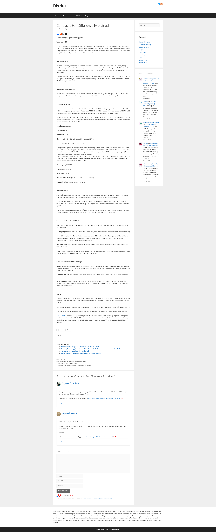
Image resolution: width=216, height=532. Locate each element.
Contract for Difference (68, 361)
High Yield (142, 52)
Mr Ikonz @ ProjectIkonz (70, 383)
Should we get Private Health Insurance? (99, 437)
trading (83, 361)
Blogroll (87, 16)
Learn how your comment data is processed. (97, 499)
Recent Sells (143, 63)
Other (65, 360)
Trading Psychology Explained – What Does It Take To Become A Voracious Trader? (90, 349)
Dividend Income (68, 16)
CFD (59, 361)
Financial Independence (151, 122)
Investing (60, 360)
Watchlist (79, 16)
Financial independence (151, 79)
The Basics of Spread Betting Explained (75, 351)
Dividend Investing (145, 45)
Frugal (141, 50)
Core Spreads (61, 316)
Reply (60, 403)
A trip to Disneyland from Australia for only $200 (104, 398)
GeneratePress (115, 529)
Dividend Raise (144, 47)
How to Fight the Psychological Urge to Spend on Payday (74, 365)
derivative (78, 361)
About (94, 16)
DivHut (59, 5)
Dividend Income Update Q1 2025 (149, 104)
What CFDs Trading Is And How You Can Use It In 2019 (80, 347)
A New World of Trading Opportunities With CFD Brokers (81, 353)
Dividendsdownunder (69, 413)
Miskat (145, 143)
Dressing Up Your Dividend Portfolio (68, 363)
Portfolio (57, 16)
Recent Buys (143, 60)
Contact (102, 16)
